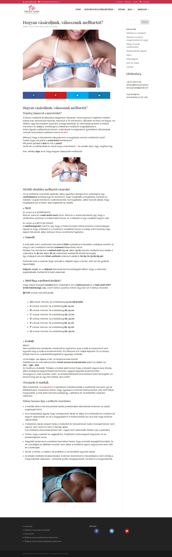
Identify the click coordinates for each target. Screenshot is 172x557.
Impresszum (29, 534)
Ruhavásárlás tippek (136, 51)
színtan (129, 67)
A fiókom (119, 2)
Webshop (142, 10)
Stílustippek (53, 26)
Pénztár (128, 2)
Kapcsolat (28, 526)
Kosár (135, 2)
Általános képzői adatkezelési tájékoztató (41, 537)
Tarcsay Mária (34, 26)
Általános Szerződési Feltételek (37, 530)
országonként (46, 387)
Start (78, 10)
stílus (129, 55)
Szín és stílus (132, 63)
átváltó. (64, 132)
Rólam (121, 10)
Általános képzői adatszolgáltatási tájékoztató (42, 541)
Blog (130, 10)
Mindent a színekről (136, 33)
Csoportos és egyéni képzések (98, 10)
